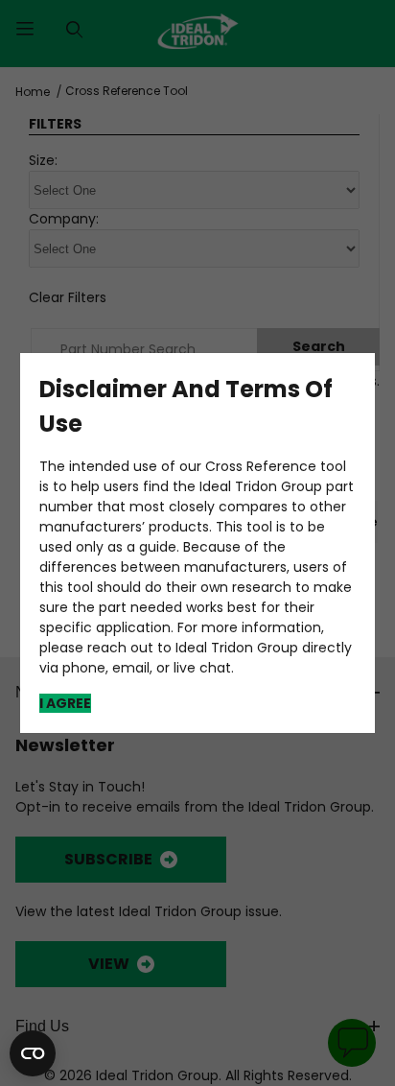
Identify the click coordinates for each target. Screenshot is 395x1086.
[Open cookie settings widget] (33, 1053)
